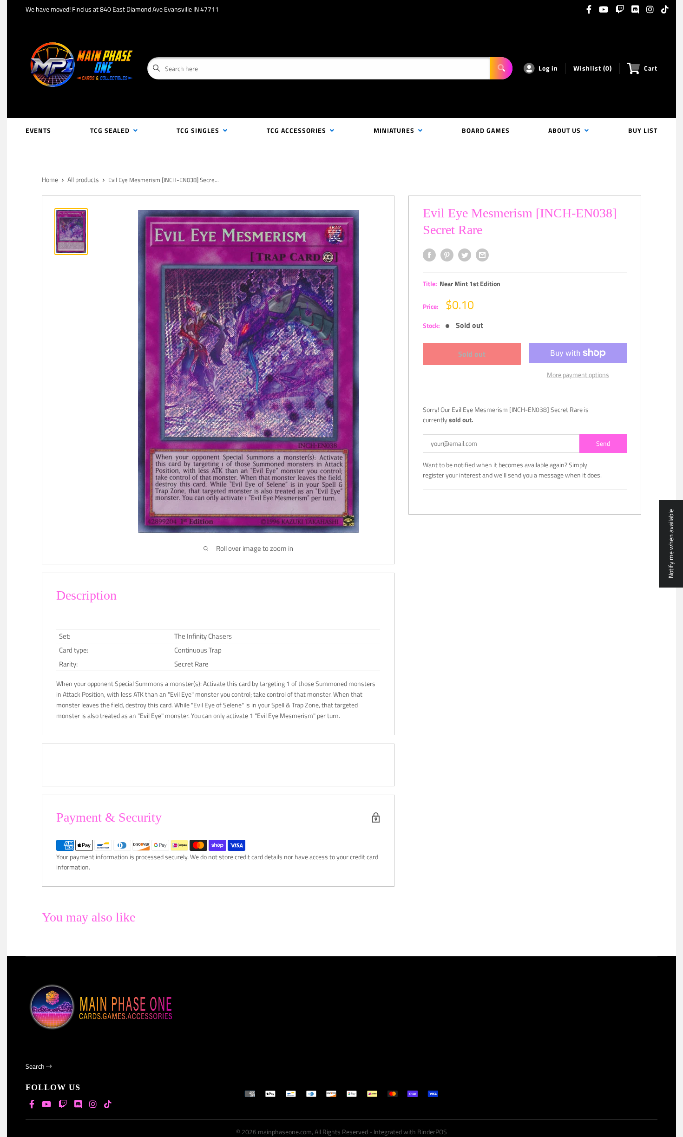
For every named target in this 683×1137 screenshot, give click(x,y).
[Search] (501, 68)
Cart (650, 68)
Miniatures (396, 130)
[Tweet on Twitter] (464, 254)
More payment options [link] (578, 374)
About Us (566, 130)
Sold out (472, 353)
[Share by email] (482, 254)
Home (50, 179)
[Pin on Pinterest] (446, 254)
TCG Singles (200, 130)
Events (38, 130)
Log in (548, 68)
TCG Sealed (111, 130)
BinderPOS (432, 1132)
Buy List (642, 130)
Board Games (486, 130)
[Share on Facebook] (429, 254)
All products (83, 179)
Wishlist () (592, 68)
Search (36, 1066)
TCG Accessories (298, 130)
